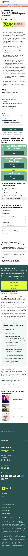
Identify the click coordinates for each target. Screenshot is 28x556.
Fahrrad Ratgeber (9, 380)
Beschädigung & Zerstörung (9, 99)
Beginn (3, 113)
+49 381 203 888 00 (5, 457)
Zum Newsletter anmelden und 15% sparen (14, 6)
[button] (17, 92)
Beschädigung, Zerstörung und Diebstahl (12, 103)
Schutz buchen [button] (12, 129)
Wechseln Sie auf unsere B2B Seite (5, 451)
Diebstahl (5, 101)
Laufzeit (4, 118)
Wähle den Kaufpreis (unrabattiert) (9, 92)
